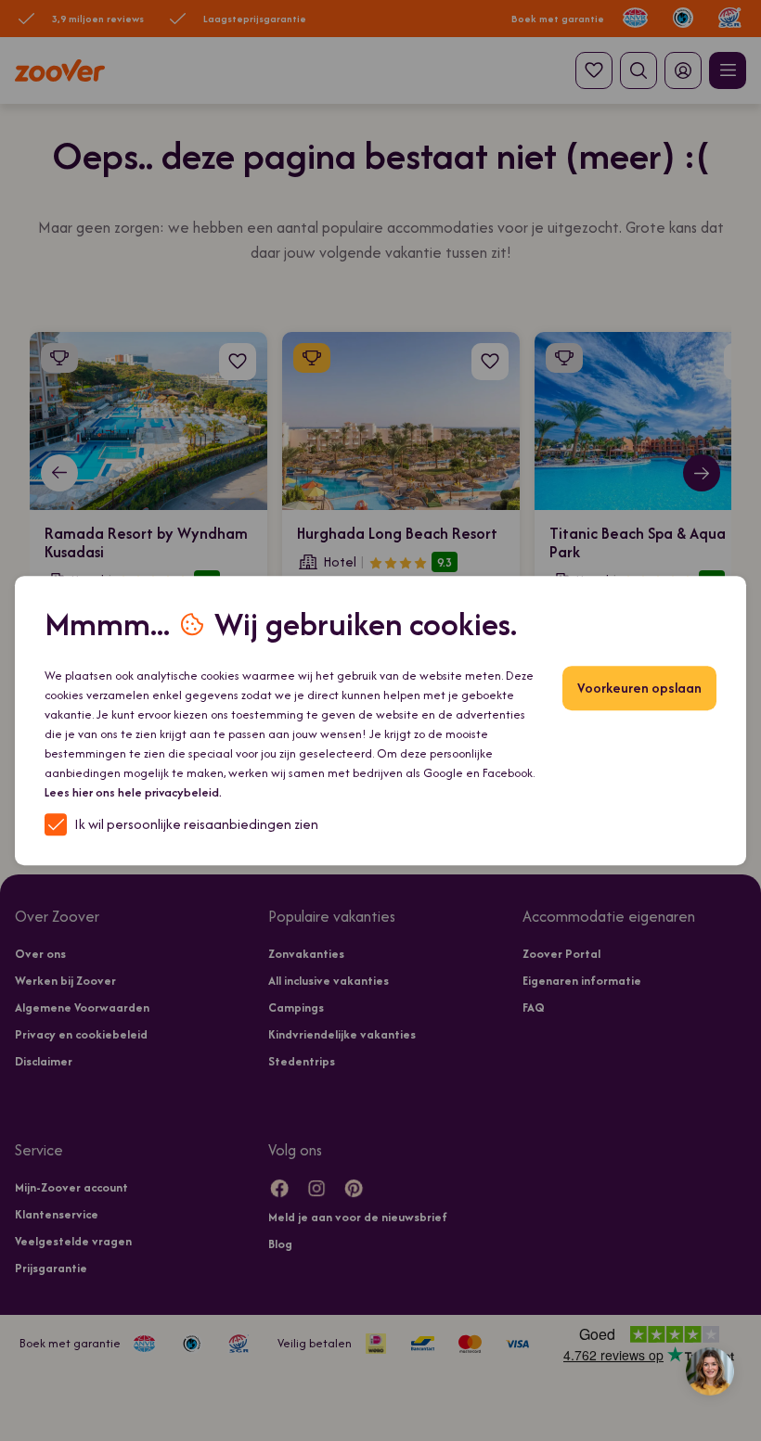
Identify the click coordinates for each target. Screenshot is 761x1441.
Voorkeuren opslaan (639, 687)
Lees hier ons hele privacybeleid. (133, 792)
